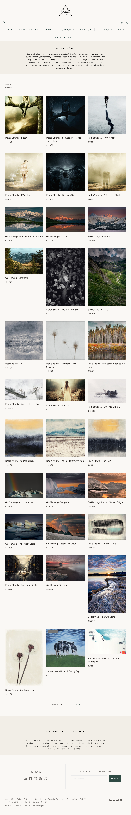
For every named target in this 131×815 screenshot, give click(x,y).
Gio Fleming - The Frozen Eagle (20, 544)
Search (44, 802)
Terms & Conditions (14, 802)
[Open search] (4, 22)
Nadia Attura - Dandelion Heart (20, 690)
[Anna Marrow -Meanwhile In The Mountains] (107, 642)
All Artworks (105, 30)
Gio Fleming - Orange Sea (58, 502)
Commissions (72, 799)
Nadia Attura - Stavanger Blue (102, 544)
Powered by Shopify (36, 806)
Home (9, 30)
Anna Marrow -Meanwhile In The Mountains (103, 660)
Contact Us (9, 799)
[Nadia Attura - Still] (24, 340)
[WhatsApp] (45, 778)
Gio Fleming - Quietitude (99, 236)
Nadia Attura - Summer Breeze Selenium (61, 365)
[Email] (25, 778)
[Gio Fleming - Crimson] (65, 219)
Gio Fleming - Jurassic (98, 310)
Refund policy (40, 799)
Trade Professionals (56, 799)
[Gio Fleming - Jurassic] (107, 277)
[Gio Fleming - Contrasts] (24, 261)
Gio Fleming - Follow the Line (101, 617)
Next (78, 705)
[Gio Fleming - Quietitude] (107, 219)
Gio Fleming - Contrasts (16, 278)
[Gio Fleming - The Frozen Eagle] (24, 527)
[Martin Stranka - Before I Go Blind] (107, 172)
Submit (114, 779)
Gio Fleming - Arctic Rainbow (19, 502)
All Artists (85, 30)
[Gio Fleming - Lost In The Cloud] (65, 527)
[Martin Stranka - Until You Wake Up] (107, 391)
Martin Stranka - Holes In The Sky (62, 310)
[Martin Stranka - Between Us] (65, 172)
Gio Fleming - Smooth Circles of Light (105, 502)
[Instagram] (35, 778)
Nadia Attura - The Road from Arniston (65, 461)
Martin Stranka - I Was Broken (19, 195)
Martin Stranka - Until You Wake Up (105, 407)
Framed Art (50, 30)
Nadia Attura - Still (14, 364)
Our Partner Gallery (65, 37)
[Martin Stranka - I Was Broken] (24, 172)
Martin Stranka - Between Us (60, 195)
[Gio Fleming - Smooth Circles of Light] (107, 485)
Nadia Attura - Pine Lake (99, 461)
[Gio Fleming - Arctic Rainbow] (24, 485)
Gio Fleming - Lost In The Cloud (61, 544)
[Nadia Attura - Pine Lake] (107, 438)
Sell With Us (85, 799)
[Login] (122, 22)
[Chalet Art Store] (65, 10)
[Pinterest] (40, 778)
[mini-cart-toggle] (127, 22)
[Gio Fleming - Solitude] (65, 568)
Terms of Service (32, 802)
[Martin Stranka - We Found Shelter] (24, 568)
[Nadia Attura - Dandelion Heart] (24, 657)
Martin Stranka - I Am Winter (101, 138)
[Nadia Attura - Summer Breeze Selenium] (65, 340)
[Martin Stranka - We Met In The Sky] (24, 389)
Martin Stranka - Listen (16, 138)
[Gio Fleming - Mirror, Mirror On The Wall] (24, 219)
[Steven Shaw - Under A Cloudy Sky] (65, 648)
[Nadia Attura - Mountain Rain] (24, 438)
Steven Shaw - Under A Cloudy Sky (62, 671)
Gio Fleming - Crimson (57, 236)
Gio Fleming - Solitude (56, 585)
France (115, 800)
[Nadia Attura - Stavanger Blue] (107, 527)
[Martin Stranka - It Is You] (65, 390)
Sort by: (9, 84)
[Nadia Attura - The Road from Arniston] (65, 438)
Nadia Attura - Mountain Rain (19, 461)
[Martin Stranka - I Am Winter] (107, 115)
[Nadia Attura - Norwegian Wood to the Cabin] (107, 340)
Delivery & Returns (24, 799)
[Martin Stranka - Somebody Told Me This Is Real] (65, 115)
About (121, 30)
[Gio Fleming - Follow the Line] (107, 584)
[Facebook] (30, 778)
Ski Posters (68, 30)
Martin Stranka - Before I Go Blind (104, 195)
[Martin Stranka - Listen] (24, 115)
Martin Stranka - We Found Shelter (21, 585)
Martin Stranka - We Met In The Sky (22, 404)
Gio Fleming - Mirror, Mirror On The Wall (24, 236)
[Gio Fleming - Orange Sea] (65, 485)
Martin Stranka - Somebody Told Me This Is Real (63, 139)
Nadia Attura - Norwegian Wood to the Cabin (106, 365)
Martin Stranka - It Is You (58, 406)
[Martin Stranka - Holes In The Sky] (65, 277)
